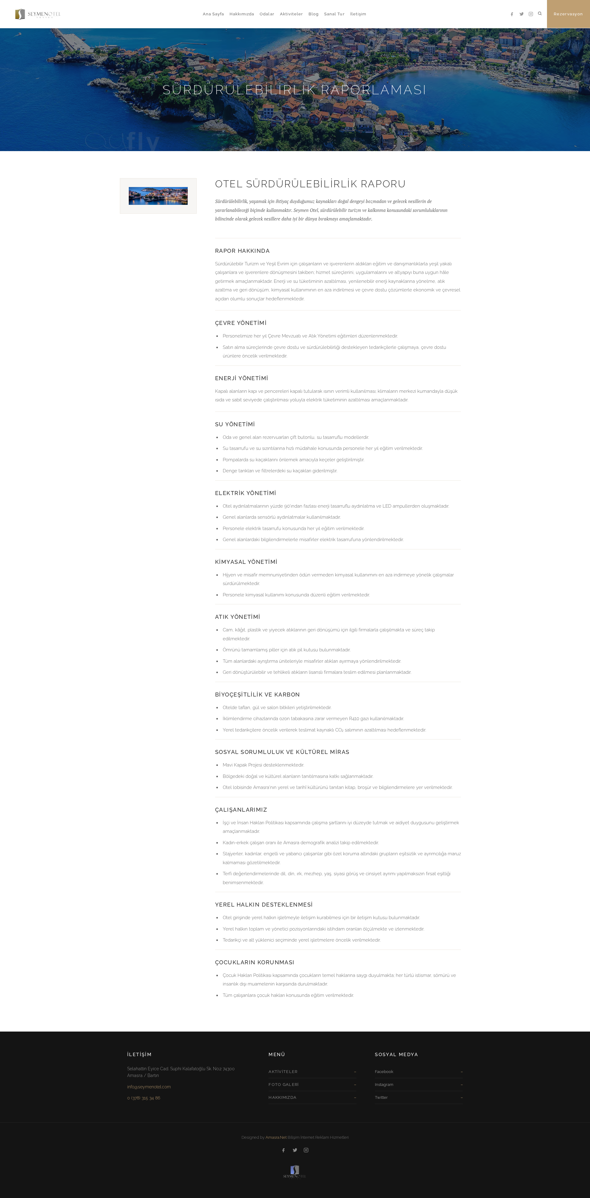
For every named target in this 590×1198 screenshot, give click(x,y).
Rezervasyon (568, 14)
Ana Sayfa (213, 14)
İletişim (358, 14)
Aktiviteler (291, 14)
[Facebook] (512, 14)
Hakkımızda (242, 14)
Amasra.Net (276, 1137)
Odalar (267, 14)
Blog (314, 14)
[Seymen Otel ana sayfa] (32, 14)
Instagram (384, 1084)
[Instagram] (531, 14)
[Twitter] (522, 14)
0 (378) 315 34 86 (143, 1097)
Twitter (381, 1097)
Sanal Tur (334, 14)
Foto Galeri (284, 1084)
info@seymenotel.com (149, 1086)
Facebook (384, 1071)
